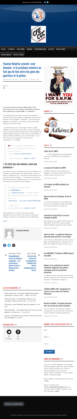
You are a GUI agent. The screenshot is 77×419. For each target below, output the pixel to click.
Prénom (46, 337)
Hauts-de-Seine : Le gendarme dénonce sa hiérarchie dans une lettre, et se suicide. (58, 235)
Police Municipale (11, 288)
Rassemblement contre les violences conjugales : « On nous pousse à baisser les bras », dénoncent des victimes (15, 263)
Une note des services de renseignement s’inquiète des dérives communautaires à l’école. (30, 263)
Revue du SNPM (60, 49)
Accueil (3, 49)
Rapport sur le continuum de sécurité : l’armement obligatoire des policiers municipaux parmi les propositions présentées (57, 269)
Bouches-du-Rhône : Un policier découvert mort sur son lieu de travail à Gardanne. (58, 304)
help (47, 381)
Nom (46, 330)
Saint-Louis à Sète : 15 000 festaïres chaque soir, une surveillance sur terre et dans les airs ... (20, 300)
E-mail (46, 344)
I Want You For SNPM (51, 151)
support (57, 391)
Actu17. (5, 221)
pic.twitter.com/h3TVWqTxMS (30, 200)
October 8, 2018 (29, 208)
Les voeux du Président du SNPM (55, 167)
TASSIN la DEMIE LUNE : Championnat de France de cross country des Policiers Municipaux (57, 291)
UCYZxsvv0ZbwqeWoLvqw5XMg (53, 387)
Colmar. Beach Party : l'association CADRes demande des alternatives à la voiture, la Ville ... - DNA (21, 294)
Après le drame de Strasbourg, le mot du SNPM (57, 197)
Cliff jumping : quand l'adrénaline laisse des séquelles (20, 304)
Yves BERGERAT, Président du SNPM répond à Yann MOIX (59, 254)
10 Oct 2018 (15, 79)
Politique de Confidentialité (13, 404)
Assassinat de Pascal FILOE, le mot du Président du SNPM (56, 216)
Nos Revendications (40, 49)
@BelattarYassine (18, 192)
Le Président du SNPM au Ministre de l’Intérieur (56, 185)
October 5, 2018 (29, 158)
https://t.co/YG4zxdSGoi (22, 153)
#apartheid (13, 200)
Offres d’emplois (6, 55)
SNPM (25, 79)
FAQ (58, 389)
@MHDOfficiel (15, 190)
